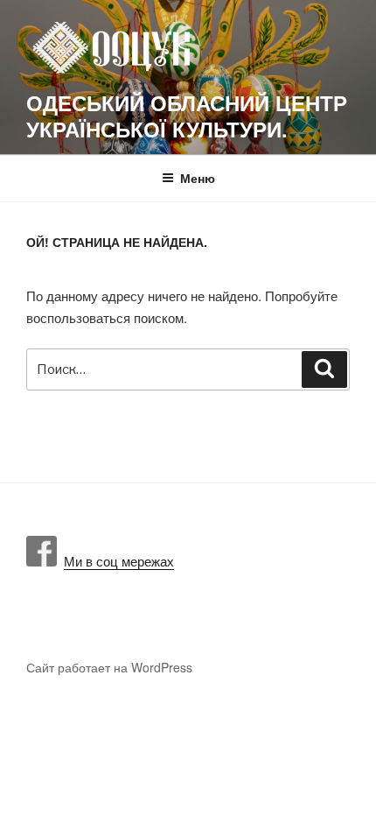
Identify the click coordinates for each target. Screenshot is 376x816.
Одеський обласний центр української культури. (186, 116)
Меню (197, 177)
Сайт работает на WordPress (109, 667)
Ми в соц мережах (115, 561)
